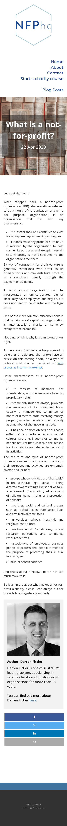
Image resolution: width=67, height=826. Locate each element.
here (32, 700)
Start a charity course (42, 78)
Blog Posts (52, 90)
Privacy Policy (33, 804)
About (57, 67)
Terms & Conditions (33, 808)
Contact (55, 73)
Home (57, 61)
